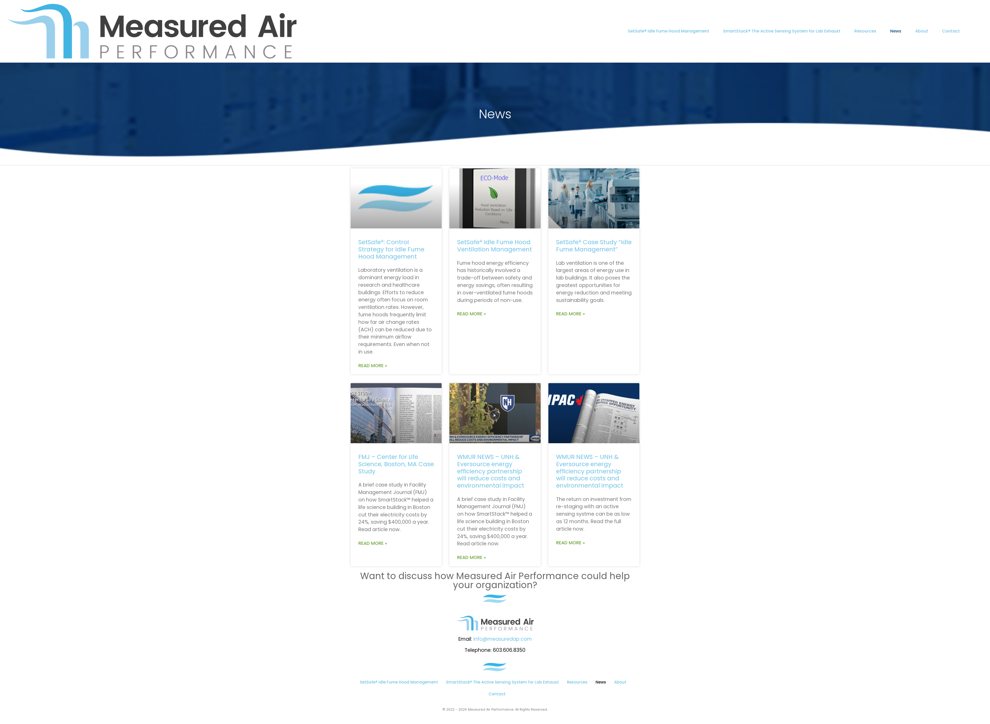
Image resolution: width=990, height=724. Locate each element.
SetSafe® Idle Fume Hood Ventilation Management (494, 245)
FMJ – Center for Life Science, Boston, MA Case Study (396, 464)
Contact (951, 31)
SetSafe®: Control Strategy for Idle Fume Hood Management (391, 249)
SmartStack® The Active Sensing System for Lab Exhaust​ (781, 31)
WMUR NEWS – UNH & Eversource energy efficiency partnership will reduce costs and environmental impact (490, 471)
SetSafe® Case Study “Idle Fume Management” (594, 245)
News (895, 31)
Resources (865, 31)
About (921, 31)
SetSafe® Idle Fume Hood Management (668, 31)
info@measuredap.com (502, 639)
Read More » (372, 366)
